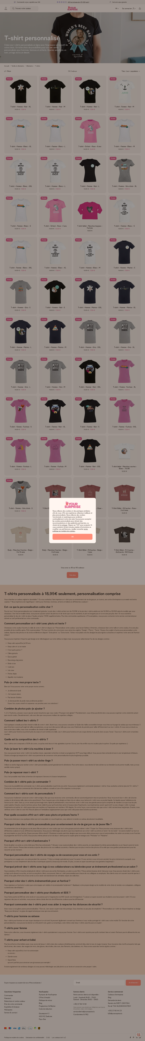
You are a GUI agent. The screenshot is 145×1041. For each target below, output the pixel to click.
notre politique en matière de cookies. (70, 530)
